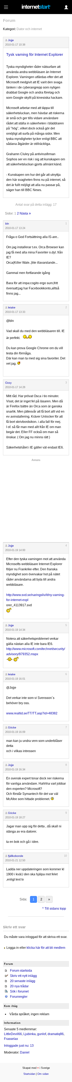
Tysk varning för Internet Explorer (34, 54)
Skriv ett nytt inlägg (23, 975)
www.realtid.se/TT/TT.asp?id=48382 (31, 713)
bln (7, 223)
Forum (9, 20)
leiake (11, 307)
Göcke (12, 727)
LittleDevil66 (13, 1034)
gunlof (41, 1034)
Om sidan (43, 1073)
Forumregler (18, 996)
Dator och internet (29, 29)
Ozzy (8, 382)
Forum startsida (21, 970)
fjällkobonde (15, 855)
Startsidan (29, 1073)
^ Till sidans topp (54, 908)
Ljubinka (29, 1034)
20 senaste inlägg (22, 981)
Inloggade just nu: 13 (19, 1045)
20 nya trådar (19, 986)
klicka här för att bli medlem (46, 947)
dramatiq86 (56, 1034)
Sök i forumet (19, 991)
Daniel (24, 1052)
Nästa (24, 213)
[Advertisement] (36, 499)
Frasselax (11, 1038)
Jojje (11, 40)
